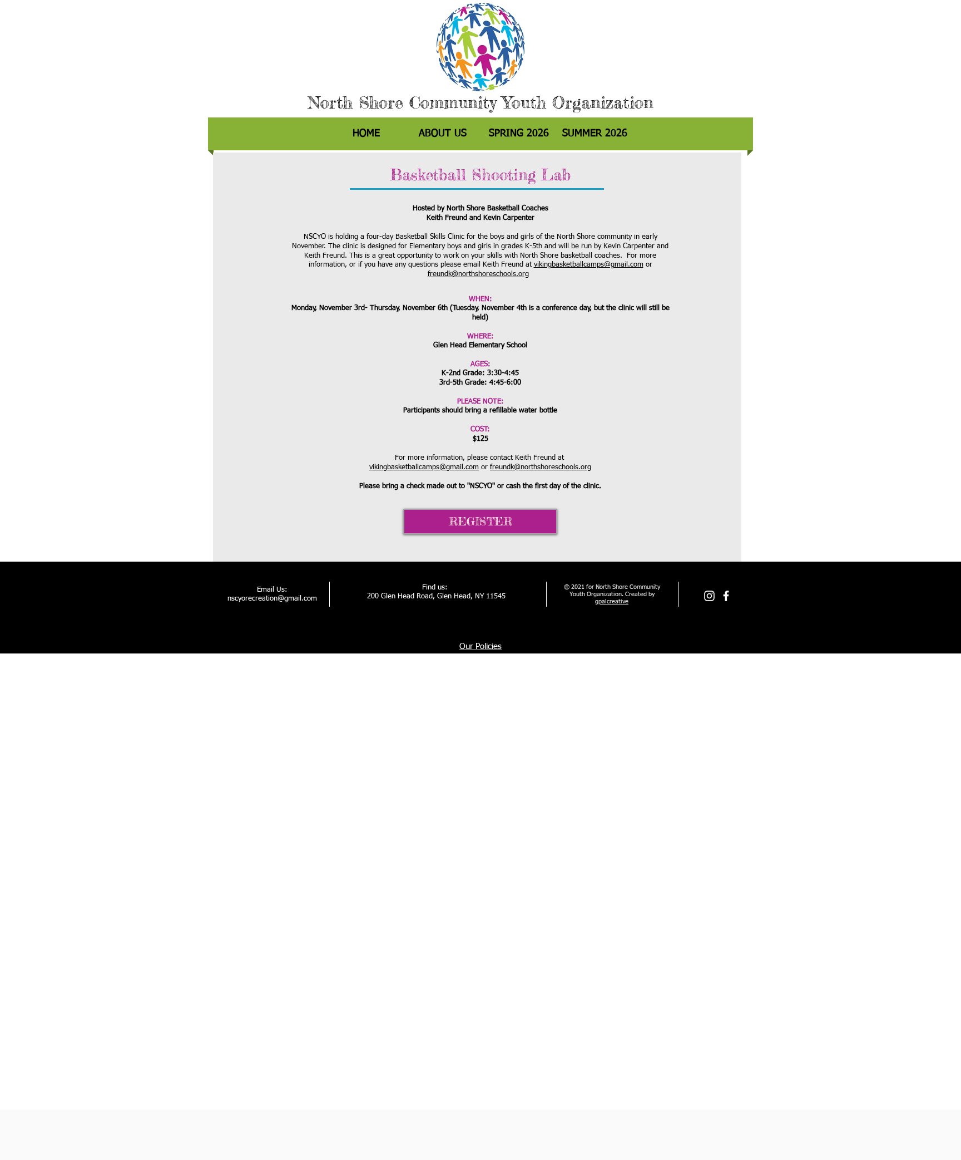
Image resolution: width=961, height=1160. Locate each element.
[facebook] (726, 596)
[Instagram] (709, 596)
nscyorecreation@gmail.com (272, 598)
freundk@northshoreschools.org (478, 274)
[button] (519, 133)
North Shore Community (402, 102)
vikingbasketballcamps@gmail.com (588, 264)
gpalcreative (611, 601)
